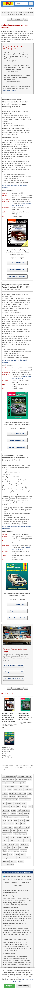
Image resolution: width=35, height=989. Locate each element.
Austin (9, 790)
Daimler (17, 803)
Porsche (27, 841)
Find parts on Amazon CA (14, 678)
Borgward (18, 793)
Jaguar (16, 817)
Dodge (17, 19)
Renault (11, 844)
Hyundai (26, 813)
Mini (27, 827)
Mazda (23, 824)
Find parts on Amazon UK (14, 672)
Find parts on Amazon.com (13, 665)
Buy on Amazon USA (17, 269)
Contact (9, 879)
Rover (4, 847)
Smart (10, 851)
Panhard (12, 837)
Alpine (23, 783)
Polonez (5, 841)
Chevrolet (12, 796)
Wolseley (13, 861)
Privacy (6, 882)
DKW (18, 807)
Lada (4, 820)
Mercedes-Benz (8, 827)
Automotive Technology (24, 779)
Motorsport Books (8, 779)
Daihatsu (10, 803)
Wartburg (6, 861)
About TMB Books (25, 876)
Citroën (15, 800)
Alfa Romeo (15, 783)
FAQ (15, 879)
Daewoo (27, 800)
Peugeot (19, 837)
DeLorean (6, 807)
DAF (4, 803)
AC (3, 783)
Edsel (30, 807)
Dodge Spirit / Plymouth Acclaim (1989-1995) (8, 749)
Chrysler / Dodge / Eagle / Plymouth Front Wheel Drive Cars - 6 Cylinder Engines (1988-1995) (8, 717)
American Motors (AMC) (10, 786)
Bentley (5, 793)
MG (23, 827)
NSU (10, 834)
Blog (4, 879)
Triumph (5, 858)
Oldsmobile (17, 834)
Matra (17, 824)
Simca (26, 847)
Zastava (20, 861)
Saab (9, 847)
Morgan (13, 830)
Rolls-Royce (24, 844)
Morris (20, 830)
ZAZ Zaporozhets (8, 864)
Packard (5, 837)
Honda (19, 813)
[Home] (3, 8)
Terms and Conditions (25, 879)
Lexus (15, 820)
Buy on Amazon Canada (17, 276)
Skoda (5, 851)
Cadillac (5, 796)
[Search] (31, 3)
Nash (26, 830)
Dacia (21, 800)
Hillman (13, 813)
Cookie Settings (26, 882)
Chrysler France (22, 796)
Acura (8, 783)
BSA (24, 793)
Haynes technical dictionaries (22, 916)
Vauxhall (12, 858)
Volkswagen (21, 858)
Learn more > (23, 14)
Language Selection (11, 876)
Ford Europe (26, 810)
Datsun (24, 803)
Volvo (29, 858)
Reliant (5, 844)
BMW (11, 793)
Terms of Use (17, 885)
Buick (29, 793)
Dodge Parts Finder (9, 90)
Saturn (15, 847)
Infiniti (5, 817)
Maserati (11, 824)
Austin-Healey (17, 790)
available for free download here (21, 204)
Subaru (16, 851)
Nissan (5, 834)
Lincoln (21, 820)
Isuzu (10, 817)
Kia (27, 817)
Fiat (18, 810)
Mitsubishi (6, 830)
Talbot (11, 854)
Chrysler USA (7, 800)
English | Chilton (17, 57)
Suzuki (5, 854)
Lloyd (27, 820)
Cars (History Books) (9, 776)
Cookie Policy (15, 882)
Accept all (9, 986)
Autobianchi (28, 790)
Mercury (17, 827)
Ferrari (13, 810)
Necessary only (23, 986)
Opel (24, 834)
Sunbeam (24, 851)
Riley (17, 844)
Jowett (22, 817)
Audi (4, 790)
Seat (20, 847)
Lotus (4, 824)
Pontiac (20, 841)
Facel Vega (6, 810)
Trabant (23, 854)
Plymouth (27, 837)
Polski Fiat (13, 841)
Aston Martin (24, 786)
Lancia (10, 820)
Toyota (16, 854)
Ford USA (6, 813)
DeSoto (13, 807)
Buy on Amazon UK (17, 262)
